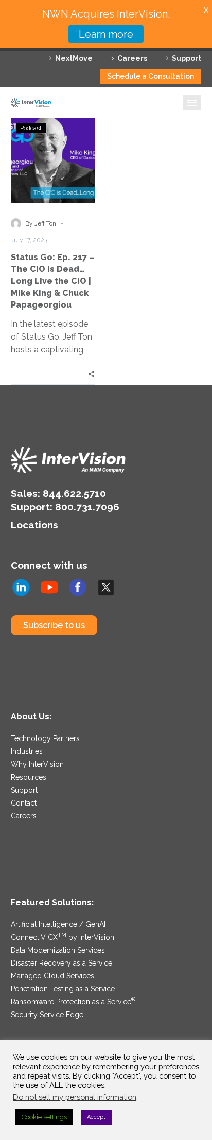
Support (186, 58)
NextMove (74, 58)
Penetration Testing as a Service (63, 989)
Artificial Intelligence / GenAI (58, 924)
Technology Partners (45, 738)
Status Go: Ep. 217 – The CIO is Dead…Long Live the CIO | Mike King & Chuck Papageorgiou (52, 281)
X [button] (206, 10)
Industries (27, 751)
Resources (28, 777)
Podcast (31, 128)
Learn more (106, 34)
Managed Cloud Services (52, 976)
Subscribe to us (54, 625)
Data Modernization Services (58, 950)
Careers (132, 58)
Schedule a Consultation (150, 76)
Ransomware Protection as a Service (73, 1002)
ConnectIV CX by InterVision (62, 937)
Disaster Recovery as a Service (61, 963)
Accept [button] (96, 1117)
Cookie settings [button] (44, 1117)
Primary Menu (192, 102)
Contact (24, 803)
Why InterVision (37, 764)
